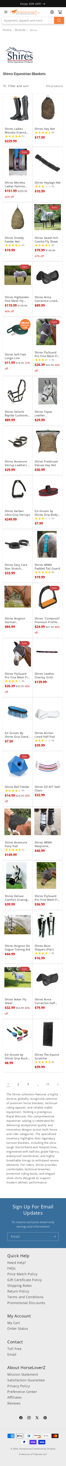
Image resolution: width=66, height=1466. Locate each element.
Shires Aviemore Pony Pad (16, 844)
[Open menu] (6, 12)
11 (47, 1084)
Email (11, 1354)
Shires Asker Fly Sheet (16, 1001)
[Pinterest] (45, 1418)
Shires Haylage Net (47, 183)
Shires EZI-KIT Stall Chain (47, 788)
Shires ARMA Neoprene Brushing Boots (45, 844)
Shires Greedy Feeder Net (14, 239)
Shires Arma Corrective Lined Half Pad (46, 299)
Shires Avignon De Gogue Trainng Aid (17, 947)
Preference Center (22, 1391)
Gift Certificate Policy (24, 1280)
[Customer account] (52, 12)
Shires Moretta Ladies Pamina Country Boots (15, 184)
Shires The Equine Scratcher (47, 1056)
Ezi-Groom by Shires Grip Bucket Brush (17, 1056)
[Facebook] (21, 1418)
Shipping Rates (19, 1285)
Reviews (14, 1403)
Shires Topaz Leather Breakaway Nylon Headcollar (47, 413)
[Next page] (58, 1084)
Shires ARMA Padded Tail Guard (47, 566)
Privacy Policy (18, 1386)
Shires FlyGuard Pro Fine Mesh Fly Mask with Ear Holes (47, 898)
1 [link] (8, 1084)
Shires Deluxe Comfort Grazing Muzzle (16, 898)
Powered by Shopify (45, 1448)
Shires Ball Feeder (17, 787)
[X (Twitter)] (37, 1418)
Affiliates (14, 1397)
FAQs (11, 1268)
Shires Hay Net (45, 129)
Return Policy (18, 1291)
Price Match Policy (22, 1274)
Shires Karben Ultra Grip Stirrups (17, 513)
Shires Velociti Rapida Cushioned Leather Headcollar (17, 413)
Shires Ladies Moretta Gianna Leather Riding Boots (15, 130)
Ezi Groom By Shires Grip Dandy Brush (17, 735)
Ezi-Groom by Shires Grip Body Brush (46, 513)
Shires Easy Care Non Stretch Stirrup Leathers (16, 566)
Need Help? (16, 1262)
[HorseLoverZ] (25, 12)
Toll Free (14, 1348)
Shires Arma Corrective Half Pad (45, 1001)
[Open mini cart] (60, 12)
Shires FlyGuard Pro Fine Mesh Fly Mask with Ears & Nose (47, 354)
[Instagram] (29, 1418)
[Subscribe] (54, 1236)
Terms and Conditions (25, 1297)
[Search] (59, 20)
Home (7, 30)
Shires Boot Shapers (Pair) (44, 947)
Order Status (17, 1328)
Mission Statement (22, 1374)
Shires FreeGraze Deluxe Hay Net (46, 463)
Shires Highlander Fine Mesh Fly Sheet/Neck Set (17, 299)
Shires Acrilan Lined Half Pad (45, 735)
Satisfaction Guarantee (26, 1380)
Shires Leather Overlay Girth (44, 675)
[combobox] (33, 20)
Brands (20, 30)
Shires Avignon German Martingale (15, 620)
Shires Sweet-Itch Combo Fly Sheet (46, 239)
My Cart (13, 1323)
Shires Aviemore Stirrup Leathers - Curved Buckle (17, 463)
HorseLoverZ (26, 1448)
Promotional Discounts (26, 1303)
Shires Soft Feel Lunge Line (15, 356)
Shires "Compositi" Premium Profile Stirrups (47, 620)
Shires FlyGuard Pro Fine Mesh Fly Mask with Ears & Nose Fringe (17, 675)
